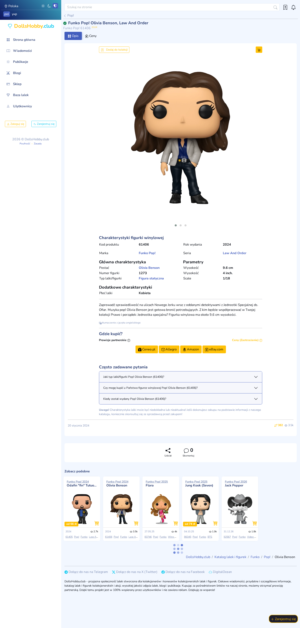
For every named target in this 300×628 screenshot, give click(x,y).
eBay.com (215, 349)
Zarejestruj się (45, 124)
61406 (108, 536)
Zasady (38, 143)
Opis (75, 36)
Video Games (254, 536)
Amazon (192, 349)
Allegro (171, 349)
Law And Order (234, 253)
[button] (43, 5)
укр (14, 14)
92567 (227, 536)
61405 (69, 536)
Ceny (92, 36)
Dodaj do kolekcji (116, 50)
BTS (210, 536)
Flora (157, 483)
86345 (187, 536)
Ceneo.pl (148, 349)
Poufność (25, 143)
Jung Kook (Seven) (199, 483)
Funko (143, 253)
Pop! (70, 15)
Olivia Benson (149, 268)
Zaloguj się (17, 124)
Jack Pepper (236, 483)
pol (6, 14)
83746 (148, 536)
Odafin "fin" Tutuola (82, 483)
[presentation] (105, 143)
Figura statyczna (151, 278)
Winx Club (174, 536)
